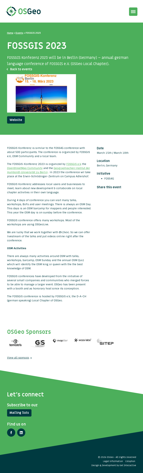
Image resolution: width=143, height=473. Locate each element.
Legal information (113, 461)
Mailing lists (19, 413)
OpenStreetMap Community (25, 168)
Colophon (130, 461)
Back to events (21, 69)
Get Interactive (128, 465)
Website (15, 120)
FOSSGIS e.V (73, 164)
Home (10, 32)
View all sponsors (18, 358)
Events (19, 32)
